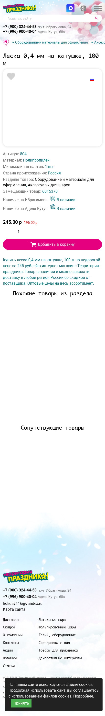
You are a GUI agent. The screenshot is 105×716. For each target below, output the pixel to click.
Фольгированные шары (57, 627)
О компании (12, 635)
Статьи (9, 666)
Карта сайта (14, 609)
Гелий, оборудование (57, 635)
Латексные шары (52, 619)
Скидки (9, 627)
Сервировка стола (54, 643)
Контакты (11, 643)
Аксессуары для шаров (49, 185)
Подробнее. (83, 696)
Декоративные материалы (60, 658)
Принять (21, 703)
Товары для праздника (58, 650)
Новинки (10, 658)
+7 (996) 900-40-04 (20, 31)
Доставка (11, 619)
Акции (8, 650)
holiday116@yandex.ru (22, 603)
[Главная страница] (6, 42)
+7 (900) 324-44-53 (20, 26)
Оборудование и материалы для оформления (51, 42)
